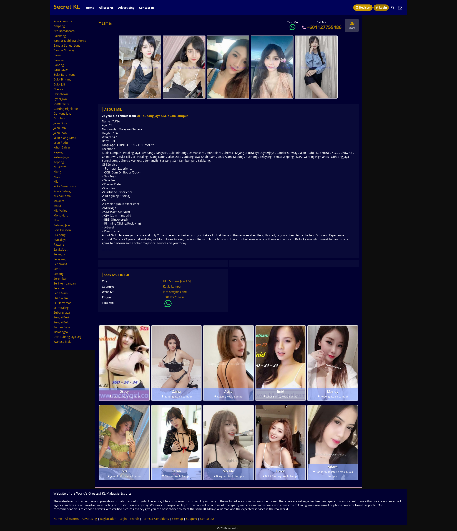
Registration (108, 519)
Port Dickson (62, 230)
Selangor (60, 254)
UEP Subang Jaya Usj (67, 337)
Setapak (59, 288)
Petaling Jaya (62, 225)
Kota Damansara (65, 186)
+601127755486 (324, 27)
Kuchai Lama (62, 196)
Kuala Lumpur (177, 116)
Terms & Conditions (155, 519)
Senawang (60, 264)
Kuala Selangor (64, 191)
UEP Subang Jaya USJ (151, 116)
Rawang (59, 244)
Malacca (59, 201)
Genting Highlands (66, 109)
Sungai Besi (61, 317)
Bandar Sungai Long (67, 45)
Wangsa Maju (63, 342)
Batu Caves (61, 70)
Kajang (58, 152)
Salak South (61, 249)
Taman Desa (62, 327)
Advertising (126, 8)
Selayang (60, 259)
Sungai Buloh (62, 322)
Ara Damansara (64, 31)
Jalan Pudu (61, 143)
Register (365, 7)
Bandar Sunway (64, 50)
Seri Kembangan (65, 283)
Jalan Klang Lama (65, 138)
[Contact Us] (400, 7)
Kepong (59, 162)
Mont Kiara (61, 215)
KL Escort (108, 250)
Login (383, 7)
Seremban (60, 279)
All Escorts (106, 8)
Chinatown (61, 94)
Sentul (58, 269)
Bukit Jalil (60, 84)
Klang (57, 172)
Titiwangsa (61, 332)
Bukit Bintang (62, 79)
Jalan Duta (60, 123)
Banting (59, 65)
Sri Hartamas (62, 303)
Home (90, 8)
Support (191, 519)
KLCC (57, 177)
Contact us (146, 8)
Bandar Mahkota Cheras (70, 41)
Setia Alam (61, 293)
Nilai (56, 220)
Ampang (59, 26)
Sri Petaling (61, 308)
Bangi (57, 55)
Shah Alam (61, 298)
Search (134, 519)
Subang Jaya (62, 312)
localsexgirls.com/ (175, 292)
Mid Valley (60, 211)
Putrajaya (60, 240)
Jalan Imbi (60, 128)
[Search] (393, 7)
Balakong (60, 36)
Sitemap (177, 519)
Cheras (58, 89)
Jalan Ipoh (60, 133)
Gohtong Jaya (63, 113)
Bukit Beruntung (65, 75)
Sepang (59, 274)
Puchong (60, 235)
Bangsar (59, 60)
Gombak (59, 118)
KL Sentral (60, 167)
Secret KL (67, 6)
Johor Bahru (62, 147)
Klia (56, 181)
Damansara (61, 104)
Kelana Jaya (61, 157)
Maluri (58, 206)
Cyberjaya (60, 99)
